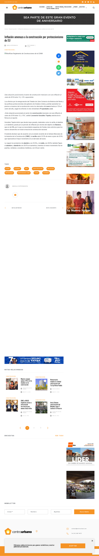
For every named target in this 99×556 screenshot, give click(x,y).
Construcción (13, 29)
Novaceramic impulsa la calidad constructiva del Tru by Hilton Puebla (56, 383)
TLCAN (36, 172)
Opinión (75, 7)
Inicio (6, 29)
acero (8, 168)
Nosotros (82, 7)
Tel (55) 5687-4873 (77, 533)
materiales (9, 172)
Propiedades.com (24, 172)
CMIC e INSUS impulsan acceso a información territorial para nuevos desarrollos (26, 404)
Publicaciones (68, 7)
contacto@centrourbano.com (79, 528)
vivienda (46, 172)
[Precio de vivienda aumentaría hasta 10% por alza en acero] (49, 214)
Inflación (50, 168)
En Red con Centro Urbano (51, 7)
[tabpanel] (34, 398)
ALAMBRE (17, 168)
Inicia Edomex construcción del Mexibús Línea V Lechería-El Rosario (56, 405)
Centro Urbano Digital (59, 7)
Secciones (42, 7)
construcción (38, 168)
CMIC (26, 168)
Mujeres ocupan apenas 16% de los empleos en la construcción (26, 382)
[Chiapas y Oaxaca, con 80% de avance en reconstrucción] (19, 284)
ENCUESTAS (9, 435)
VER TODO (59, 435)
